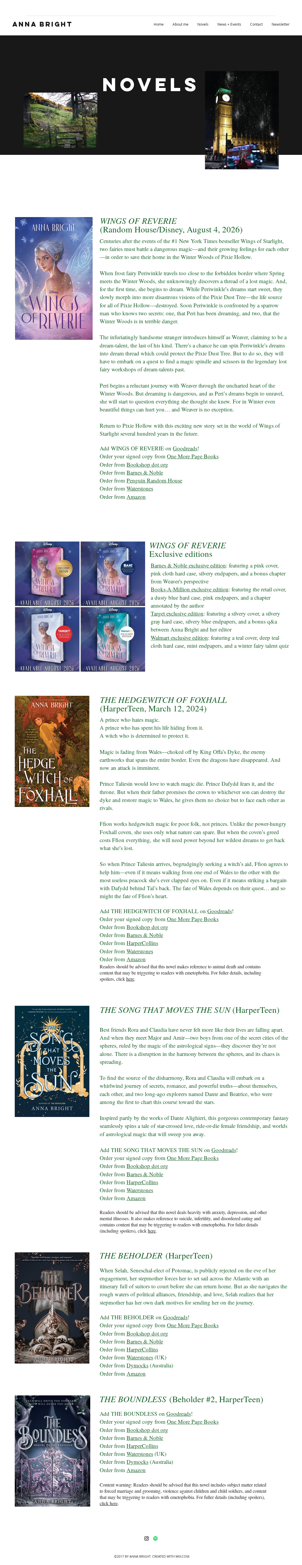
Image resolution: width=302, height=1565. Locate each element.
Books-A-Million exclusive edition (190, 589)
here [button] (130, 979)
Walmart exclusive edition (179, 637)
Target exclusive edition (177, 613)
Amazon (136, 496)
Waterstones (140, 488)
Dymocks (137, 1365)
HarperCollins (142, 942)
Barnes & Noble (145, 472)
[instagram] (147, 1538)
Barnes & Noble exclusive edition (188, 565)
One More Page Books (193, 456)
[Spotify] (155, 1538)
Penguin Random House (154, 480)
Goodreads (185, 448)
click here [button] (109, 1503)
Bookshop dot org (147, 464)
